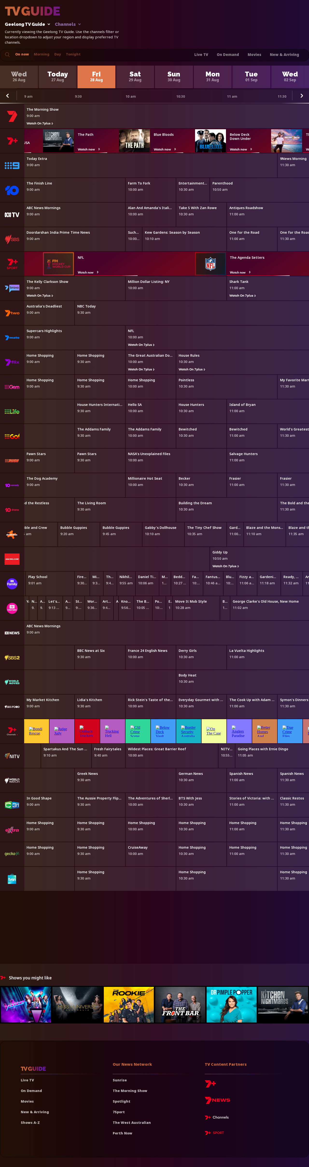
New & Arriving (284, 54)
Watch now (86, 149)
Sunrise (120, 1080)
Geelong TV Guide (25, 24)
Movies (254, 54)
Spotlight (121, 1101)
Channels (65, 24)
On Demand (228, 54)
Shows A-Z (30, 1122)
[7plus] (210, 1085)
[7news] (217, 1102)
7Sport (119, 1112)
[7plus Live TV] (218, 1118)
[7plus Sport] (214, 1134)
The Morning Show (130, 1090)
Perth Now (122, 1133)
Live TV (201, 54)
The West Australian (132, 1122)
